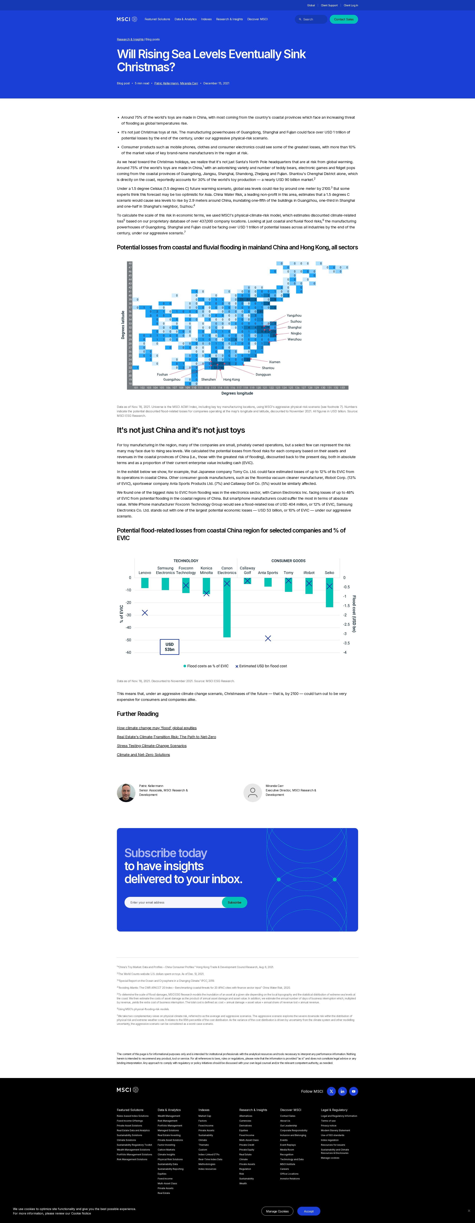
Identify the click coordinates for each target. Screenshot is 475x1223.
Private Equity (246, 1149)
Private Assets (165, 1188)
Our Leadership (288, 1125)
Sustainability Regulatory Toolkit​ (134, 1144)
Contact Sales (344, 19)
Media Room (287, 1149)
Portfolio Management (170, 1125)
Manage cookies (330, 1157)
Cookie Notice (81, 1213)
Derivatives (245, 1125)
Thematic (204, 1144)
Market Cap (205, 1116)
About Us (285, 1120)
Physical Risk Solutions (170, 1159)
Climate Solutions (126, 1140)
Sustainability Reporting (171, 1169)
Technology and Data (292, 1159)
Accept (309, 1211)
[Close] (469, 1211)
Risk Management (167, 1120)
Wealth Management (169, 1116)
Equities (162, 1173)
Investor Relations (290, 1178)
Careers (284, 1169)
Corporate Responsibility (293, 1130)
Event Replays (288, 1144)
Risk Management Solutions (132, 1159)
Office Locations (289, 1173)
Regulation (245, 1169)
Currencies (245, 1120)
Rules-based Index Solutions (133, 1116)
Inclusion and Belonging (293, 1135)
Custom (203, 1149)
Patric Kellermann (166, 83)
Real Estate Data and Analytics (133, 1130)
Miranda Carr (189, 83)
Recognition (286, 1154)
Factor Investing (166, 1144)
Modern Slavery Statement (335, 1130)
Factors (203, 1120)
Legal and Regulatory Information (339, 1116)
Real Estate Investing (169, 1135)
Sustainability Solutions (129, 1135)
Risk (241, 1173)
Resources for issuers (333, 1144)
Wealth (243, 1183)
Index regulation (330, 1140)
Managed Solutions (168, 1130)
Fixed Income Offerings (130, 1120)
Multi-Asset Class (167, 1183)
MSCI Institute (287, 1164)
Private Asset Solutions (129, 1125)
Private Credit (246, 1144)
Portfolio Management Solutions (134, 1154)
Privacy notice (328, 1125)
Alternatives (245, 1116)
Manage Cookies (277, 1211)
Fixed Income (165, 1178)
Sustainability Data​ (168, 1164)
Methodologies (207, 1164)
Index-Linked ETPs (209, 1154)
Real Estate (164, 1193)
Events (284, 1140)
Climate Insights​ (166, 1154)
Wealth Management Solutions (133, 1149)
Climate (203, 1140)
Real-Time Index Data (210, 1159)
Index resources (207, 1169)
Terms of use (328, 1120)
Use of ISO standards (332, 1135)
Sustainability (206, 1135)
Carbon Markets (166, 1149)
